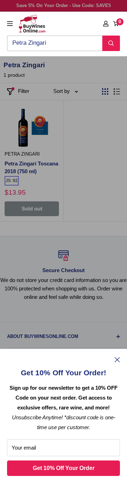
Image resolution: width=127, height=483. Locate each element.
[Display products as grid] (105, 91)
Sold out (32, 209)
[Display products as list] (117, 91)
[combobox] (54, 43)
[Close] (117, 359)
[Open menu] (10, 23)
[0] (116, 23)
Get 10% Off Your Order (64, 468)
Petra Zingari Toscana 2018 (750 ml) (31, 167)
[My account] (106, 23)
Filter (23, 91)
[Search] (111, 43)
